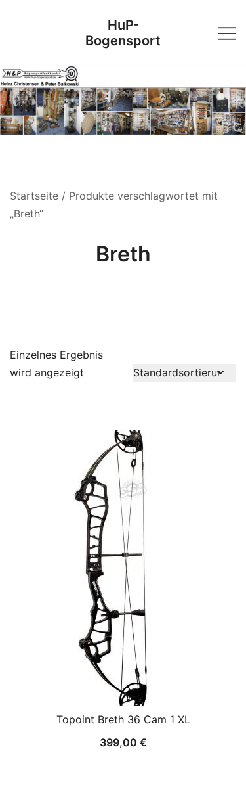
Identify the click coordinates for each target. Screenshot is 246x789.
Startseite (34, 195)
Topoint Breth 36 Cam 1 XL (123, 719)
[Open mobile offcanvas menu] (227, 32)
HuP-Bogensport (123, 33)
